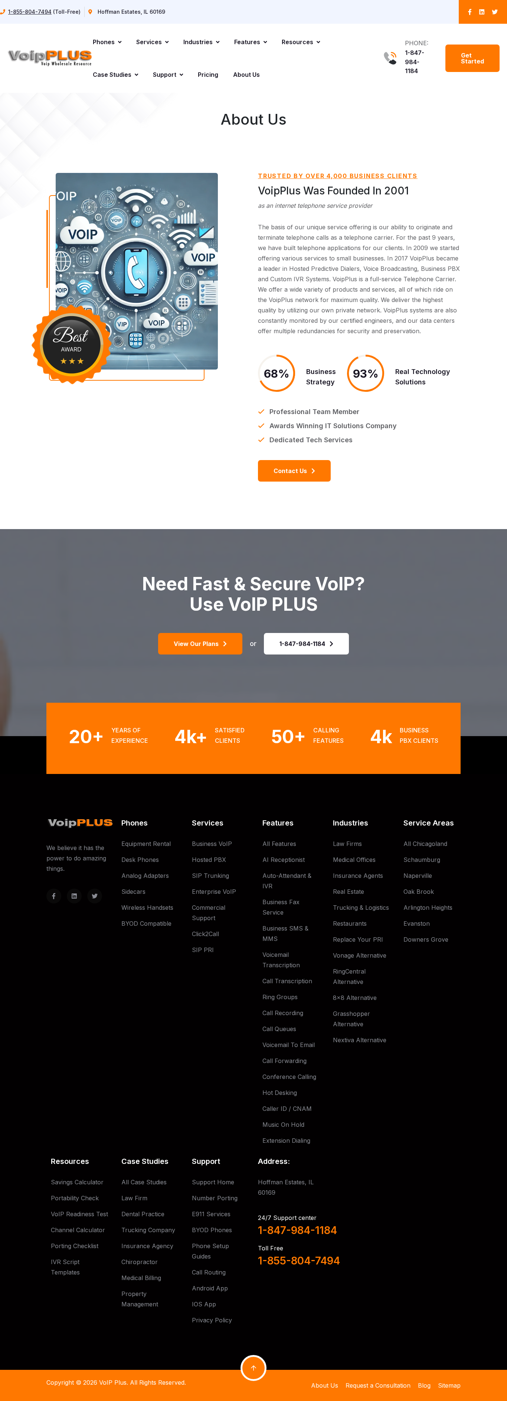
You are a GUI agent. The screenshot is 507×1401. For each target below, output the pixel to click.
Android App (210, 1288)
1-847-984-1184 (414, 62)
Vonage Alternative (359, 955)
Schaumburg (421, 859)
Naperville (417, 875)
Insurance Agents (358, 875)
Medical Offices (354, 859)
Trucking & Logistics (361, 907)
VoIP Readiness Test (79, 1214)
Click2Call (205, 934)
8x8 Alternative (355, 997)
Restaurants (350, 923)
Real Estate (348, 891)
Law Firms (347, 843)
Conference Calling (289, 1076)
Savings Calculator (77, 1182)
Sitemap (449, 1385)
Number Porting (215, 1198)
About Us (246, 74)
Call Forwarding (284, 1060)
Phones (104, 42)
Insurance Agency (147, 1246)
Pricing (208, 74)
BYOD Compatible (146, 923)
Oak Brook (418, 891)
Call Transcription (287, 981)
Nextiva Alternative (359, 1040)
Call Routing (209, 1272)
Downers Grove (425, 939)
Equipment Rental (146, 843)
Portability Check (75, 1198)
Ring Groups (280, 997)
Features (248, 42)
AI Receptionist (283, 859)
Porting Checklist (74, 1246)
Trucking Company (148, 1230)
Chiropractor (139, 1262)
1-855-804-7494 (30, 12)
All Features (279, 843)
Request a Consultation (378, 1385)
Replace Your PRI (358, 939)
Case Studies (113, 74)
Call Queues (279, 1029)
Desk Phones (140, 859)
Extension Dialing (286, 1140)
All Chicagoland (425, 843)
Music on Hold (283, 1124)
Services (149, 42)
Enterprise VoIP (214, 891)
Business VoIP (212, 843)
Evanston (416, 923)
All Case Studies (144, 1182)
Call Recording (282, 1013)
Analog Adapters (145, 875)
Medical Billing (141, 1278)
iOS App (204, 1304)
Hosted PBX (209, 859)
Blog (424, 1385)
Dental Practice (142, 1214)
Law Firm (134, 1198)
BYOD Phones (212, 1230)
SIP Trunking (210, 875)
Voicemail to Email (288, 1045)
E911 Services (211, 1214)
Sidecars (133, 891)
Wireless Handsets (147, 907)
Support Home (213, 1182)
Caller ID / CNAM (287, 1108)
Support (165, 74)
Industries (198, 42)
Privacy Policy (212, 1320)
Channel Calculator (78, 1230)
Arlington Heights (427, 907)
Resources (298, 42)
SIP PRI (203, 950)
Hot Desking (279, 1092)
